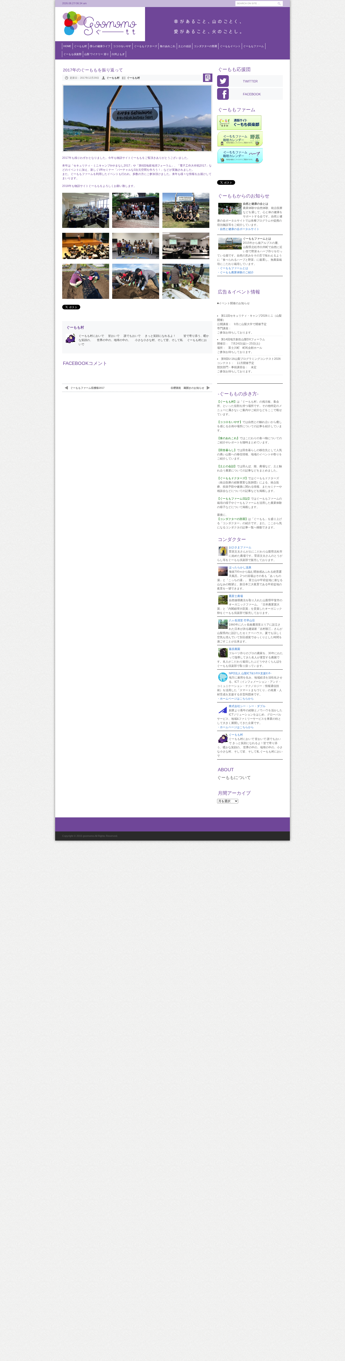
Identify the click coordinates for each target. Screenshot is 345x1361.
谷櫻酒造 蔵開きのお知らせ (187, 387)
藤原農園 (234, 649)
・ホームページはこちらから (235, 698)
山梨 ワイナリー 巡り (96, 54)
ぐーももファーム (253, 46)
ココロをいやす (122, 46)
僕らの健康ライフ (100, 46)
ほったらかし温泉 (240, 567)
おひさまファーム (240, 547)
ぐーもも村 (80, 46)
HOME (67, 46)
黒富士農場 (236, 596)
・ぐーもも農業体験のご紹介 (235, 272)
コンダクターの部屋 (205, 46)
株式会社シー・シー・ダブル (247, 706)
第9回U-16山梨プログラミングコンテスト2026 (251, 358)
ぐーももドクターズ (145, 46)
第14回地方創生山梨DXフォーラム (243, 339)
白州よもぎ (118, 54)
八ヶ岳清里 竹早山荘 (242, 620)
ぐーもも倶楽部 (72, 54)
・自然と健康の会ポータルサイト (238, 229)
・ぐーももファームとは (232, 268)
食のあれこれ (167, 46)
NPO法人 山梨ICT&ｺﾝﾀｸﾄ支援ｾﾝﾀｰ (250, 673)
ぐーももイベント (230, 46)
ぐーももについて (234, 777)
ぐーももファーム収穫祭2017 (87, 387)
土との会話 (184, 46)
